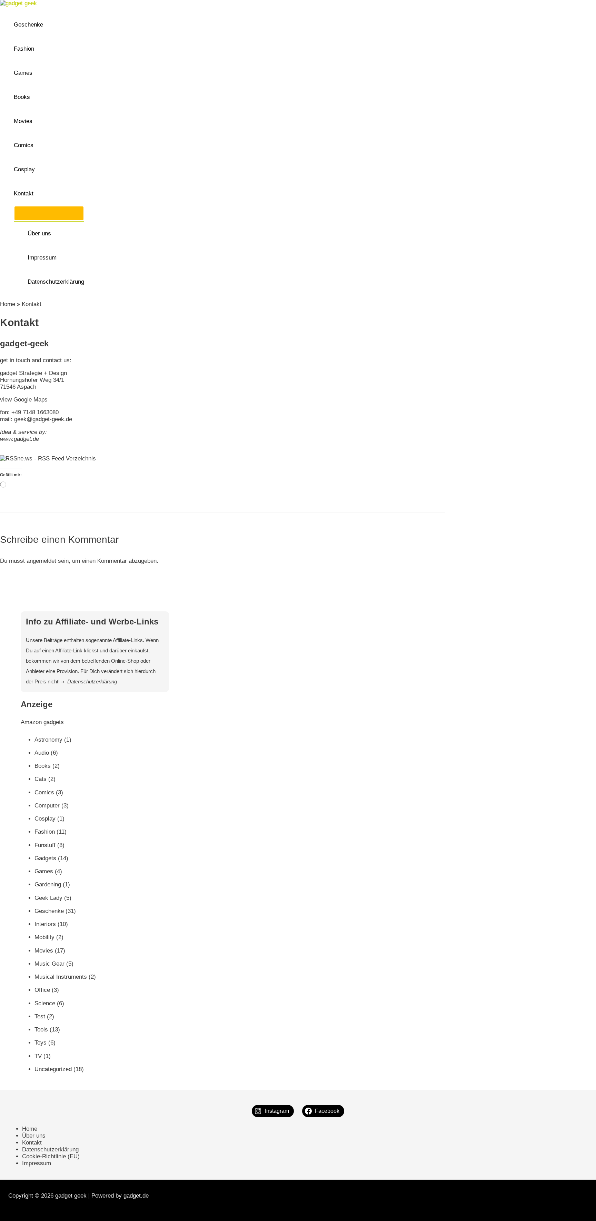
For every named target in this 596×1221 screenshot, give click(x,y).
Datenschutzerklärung (56, 281)
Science (44, 1003)
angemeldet (41, 561)
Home (7, 304)
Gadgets (45, 858)
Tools (41, 1029)
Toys (40, 1042)
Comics (23, 145)
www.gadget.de (19, 439)
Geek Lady (48, 898)
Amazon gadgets (42, 722)
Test (39, 1016)
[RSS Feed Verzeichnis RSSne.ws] (48, 458)
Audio (41, 753)
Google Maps (30, 399)
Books (22, 97)
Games (23, 73)
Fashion (24, 48)
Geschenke (28, 24)
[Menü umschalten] (49, 213)
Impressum (42, 257)
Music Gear (49, 963)
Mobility (44, 937)
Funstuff (45, 845)
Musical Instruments (60, 977)
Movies (23, 121)
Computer (47, 805)
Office (42, 990)
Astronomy (48, 739)
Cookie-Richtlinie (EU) (51, 1156)
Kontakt (23, 193)
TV (38, 1056)
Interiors (45, 924)
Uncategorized (53, 1069)
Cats (40, 779)
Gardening (47, 884)
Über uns (39, 233)
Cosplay (24, 169)
